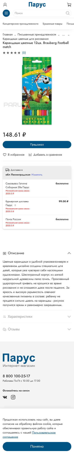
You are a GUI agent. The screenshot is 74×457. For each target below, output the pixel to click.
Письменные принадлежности (37, 34)
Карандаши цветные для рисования (25, 39)
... (63, 34)
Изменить (36, 174)
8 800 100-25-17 (16, 376)
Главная (8, 34)
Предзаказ (37, 144)
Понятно (37, 446)
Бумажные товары (52, 23)
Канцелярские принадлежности (20, 23)
